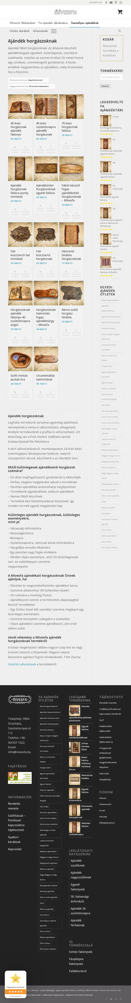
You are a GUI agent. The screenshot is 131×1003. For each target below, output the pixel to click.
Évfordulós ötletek (109, 547)
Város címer (107, 530)
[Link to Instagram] (120, 2)
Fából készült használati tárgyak (109, 396)
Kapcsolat (15, 849)
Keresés (105, 86)
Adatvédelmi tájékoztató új (106, 739)
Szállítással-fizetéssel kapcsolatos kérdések (110, 711)
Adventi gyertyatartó (110, 300)
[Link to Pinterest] (115, 2)
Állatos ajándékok (109, 536)
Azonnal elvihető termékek (109, 347)
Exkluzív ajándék (109, 388)
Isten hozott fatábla (110, 417)
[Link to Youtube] (111, 2)
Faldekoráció (78, 971)
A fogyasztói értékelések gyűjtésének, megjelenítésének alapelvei (108, 758)
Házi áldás (106, 405)
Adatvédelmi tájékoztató (53, 995)
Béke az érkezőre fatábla (109, 358)
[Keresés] (119, 31)
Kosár (102, 810)
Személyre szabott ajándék (110, 521)
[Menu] (53, 31)
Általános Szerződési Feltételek (79, 995)
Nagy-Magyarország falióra (110, 475)
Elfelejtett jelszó (107, 822)
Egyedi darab (107, 382)
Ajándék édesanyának (111, 322)
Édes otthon (107, 542)
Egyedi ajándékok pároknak (109, 374)
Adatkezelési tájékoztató (105, 728)
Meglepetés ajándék (110, 461)
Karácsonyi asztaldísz (110, 422)
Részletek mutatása (25, 151)
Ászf (101, 720)
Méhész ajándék (109, 467)
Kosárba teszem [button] (15, 151)
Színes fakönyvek (80, 952)
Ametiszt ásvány (108, 328)
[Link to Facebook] (106, 2)
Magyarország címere (111, 455)
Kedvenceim (105, 804)
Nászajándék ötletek (110, 484)
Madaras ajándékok (110, 450)
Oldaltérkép (105, 779)
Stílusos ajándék (108, 507)
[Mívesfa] (65, 12)
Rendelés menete (108, 702)
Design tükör (107, 366)
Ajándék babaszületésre (108, 308)
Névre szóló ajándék (110, 496)
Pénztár (103, 816)
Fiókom (102, 798)
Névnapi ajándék (109, 490)
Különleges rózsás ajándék (109, 431)
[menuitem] (22, 23)
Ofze (104, 501)
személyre (106, 513)
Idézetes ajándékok (110, 411)
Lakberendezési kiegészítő (108, 441)
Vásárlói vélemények (22, 664)
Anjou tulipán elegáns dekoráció (111, 336)
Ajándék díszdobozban (111, 316)
